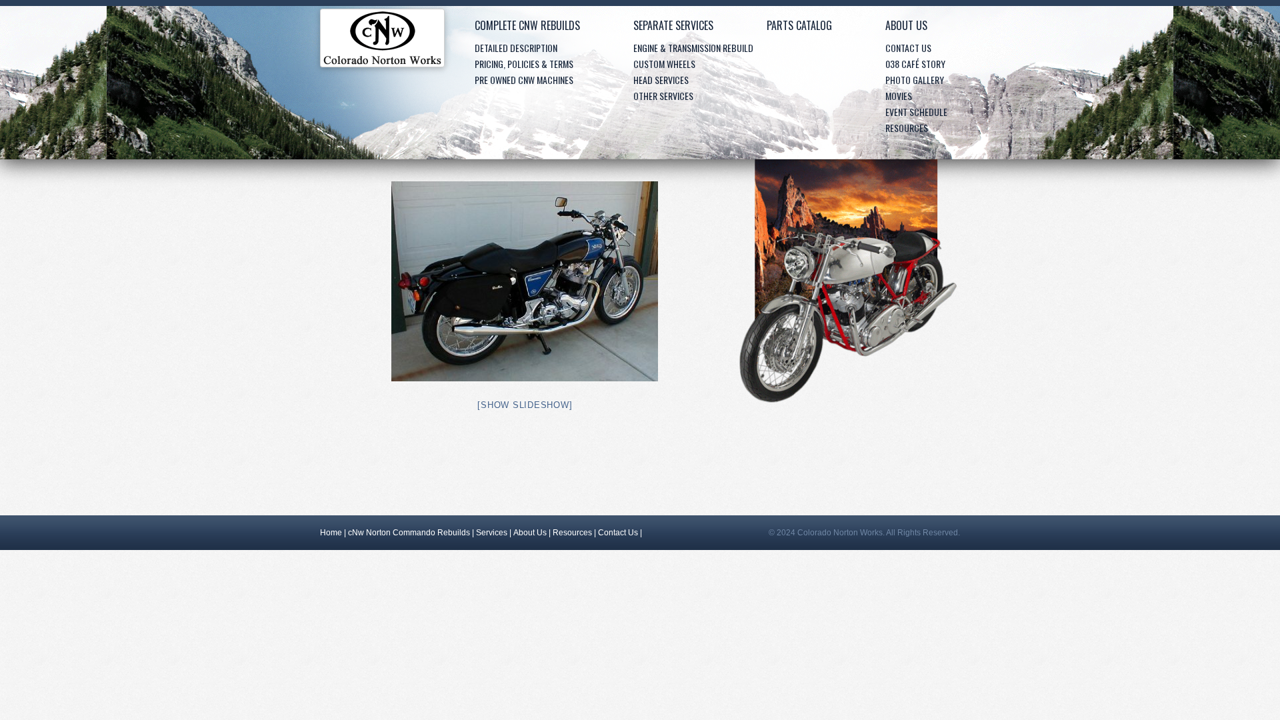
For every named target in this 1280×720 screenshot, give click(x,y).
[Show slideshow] (524, 405)
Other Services (663, 96)
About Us (906, 25)
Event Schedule (916, 112)
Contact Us (908, 48)
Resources (906, 128)
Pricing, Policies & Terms (524, 64)
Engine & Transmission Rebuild (693, 48)
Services (491, 532)
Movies (898, 96)
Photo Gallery (914, 80)
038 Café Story (915, 64)
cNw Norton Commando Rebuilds (409, 532)
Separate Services (673, 25)
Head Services (661, 80)
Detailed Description (516, 48)
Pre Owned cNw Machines (524, 80)
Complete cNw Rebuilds (527, 25)
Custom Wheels (664, 64)
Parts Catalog (799, 25)
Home (382, 41)
